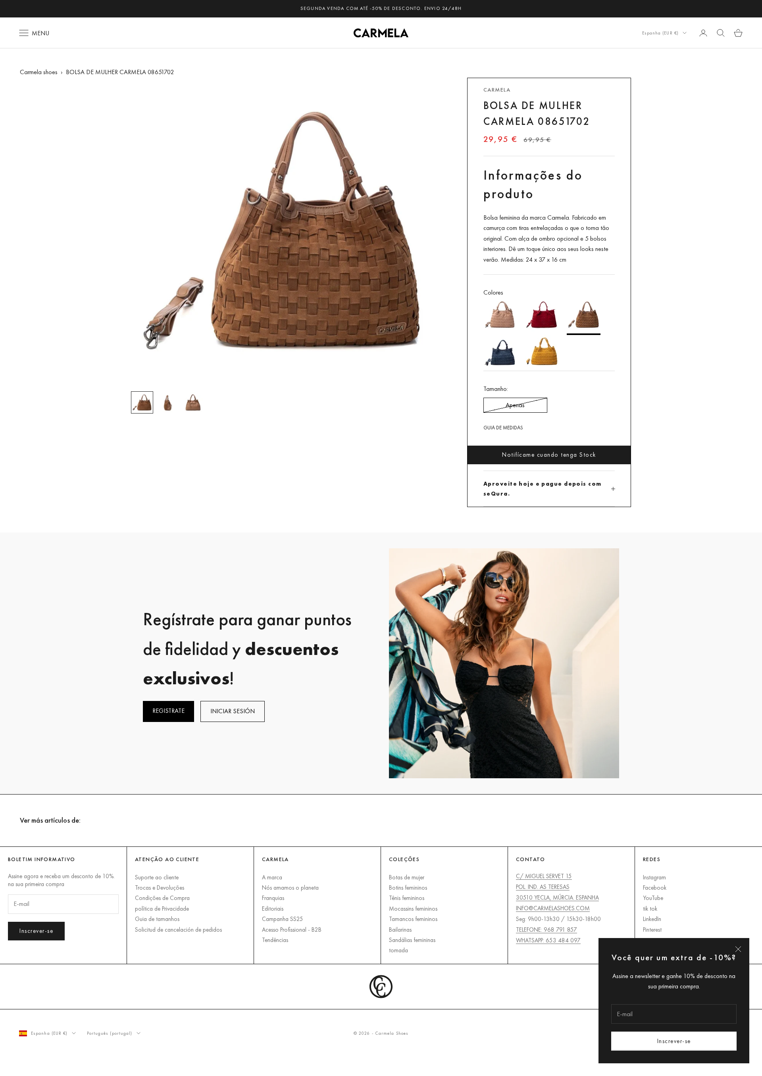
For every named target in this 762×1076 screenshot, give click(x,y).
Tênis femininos (406, 898)
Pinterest (652, 929)
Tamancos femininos (413, 919)
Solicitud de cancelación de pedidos (178, 929)
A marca (272, 877)
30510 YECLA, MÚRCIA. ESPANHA (557, 897)
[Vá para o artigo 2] (167, 402)
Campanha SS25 (282, 919)
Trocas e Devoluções (159, 887)
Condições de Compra (162, 898)
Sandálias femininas (412, 940)
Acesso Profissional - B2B (291, 929)
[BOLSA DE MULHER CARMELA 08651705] (500, 353)
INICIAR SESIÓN (232, 711)
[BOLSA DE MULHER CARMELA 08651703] (542, 316)
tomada (398, 950)
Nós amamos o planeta (290, 887)
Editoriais (272, 908)
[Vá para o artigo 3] (193, 402)
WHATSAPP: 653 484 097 (548, 940)
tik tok (650, 908)
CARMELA (496, 89)
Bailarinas (400, 929)
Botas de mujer (406, 877)
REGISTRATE (168, 710)
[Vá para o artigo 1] (142, 402)
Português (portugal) (110, 1033)
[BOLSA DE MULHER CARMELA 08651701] (500, 316)
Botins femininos (408, 887)
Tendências (275, 940)
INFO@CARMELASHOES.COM (553, 908)
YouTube (653, 898)
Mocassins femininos (413, 908)
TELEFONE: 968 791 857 (546, 929)
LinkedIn (652, 919)
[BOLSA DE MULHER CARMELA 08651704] (542, 353)
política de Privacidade (162, 908)
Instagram (654, 877)
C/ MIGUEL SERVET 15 (544, 876)
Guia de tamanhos (157, 919)
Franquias (273, 898)
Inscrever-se (674, 1041)
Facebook (654, 887)
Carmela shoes (39, 72)
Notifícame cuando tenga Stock (549, 454)
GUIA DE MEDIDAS (503, 427)
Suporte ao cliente (157, 877)
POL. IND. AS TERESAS (543, 886)
